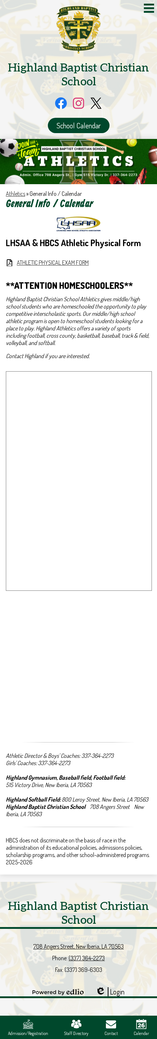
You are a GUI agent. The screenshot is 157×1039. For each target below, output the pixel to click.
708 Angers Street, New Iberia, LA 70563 (78, 946)
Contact (111, 1033)
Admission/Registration (28, 1033)
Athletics (15, 193)
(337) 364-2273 (87, 958)
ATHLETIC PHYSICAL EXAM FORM (53, 262)
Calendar (141, 1033)
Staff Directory (76, 1033)
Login (110, 991)
